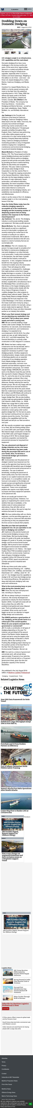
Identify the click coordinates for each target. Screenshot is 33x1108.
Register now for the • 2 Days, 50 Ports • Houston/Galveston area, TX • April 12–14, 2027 (16, 15)
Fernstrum (27, 817)
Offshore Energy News (8, 1092)
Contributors (5, 1069)
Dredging (5, 676)
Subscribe (6, 1009)
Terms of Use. (11, 1106)
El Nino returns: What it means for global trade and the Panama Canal (16, 1018)
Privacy (4, 1065)
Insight (4, 838)
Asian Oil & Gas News (8, 1100)
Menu (30, 9)
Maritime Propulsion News (10, 1081)
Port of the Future (7, 1084)
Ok (30, 1104)
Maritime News (6, 1089)
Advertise (4, 1058)
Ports (20, 676)
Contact (4, 1073)
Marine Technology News (9, 1096)
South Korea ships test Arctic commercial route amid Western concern (16, 1023)
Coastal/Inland (13, 676)
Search (15, 9)
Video (3, 816)
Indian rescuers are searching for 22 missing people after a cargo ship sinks (16, 1028)
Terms (3, 1062)
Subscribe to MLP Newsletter (10, 1077)
